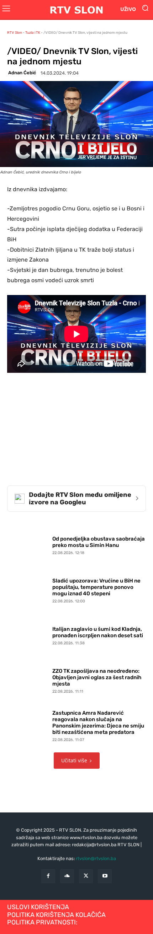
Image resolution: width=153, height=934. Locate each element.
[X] (86, 876)
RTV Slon (14, 33)
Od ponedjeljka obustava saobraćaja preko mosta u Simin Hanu (98, 542)
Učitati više (74, 760)
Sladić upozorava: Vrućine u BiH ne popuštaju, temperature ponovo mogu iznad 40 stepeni (96, 587)
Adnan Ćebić (22, 72)
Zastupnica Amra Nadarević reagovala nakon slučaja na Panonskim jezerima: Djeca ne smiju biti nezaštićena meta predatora (98, 722)
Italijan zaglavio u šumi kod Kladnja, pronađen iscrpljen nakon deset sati (97, 632)
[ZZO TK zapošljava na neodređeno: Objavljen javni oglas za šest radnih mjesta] (28, 679)
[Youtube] (105, 876)
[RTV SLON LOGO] (76, 9)
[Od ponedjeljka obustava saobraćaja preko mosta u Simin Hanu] (28, 544)
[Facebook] (48, 876)
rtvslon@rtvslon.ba (96, 858)
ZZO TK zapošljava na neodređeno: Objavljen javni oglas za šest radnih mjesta (96, 677)
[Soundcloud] (67, 876)
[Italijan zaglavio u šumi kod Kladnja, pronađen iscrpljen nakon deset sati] (28, 634)
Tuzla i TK (32, 33)
